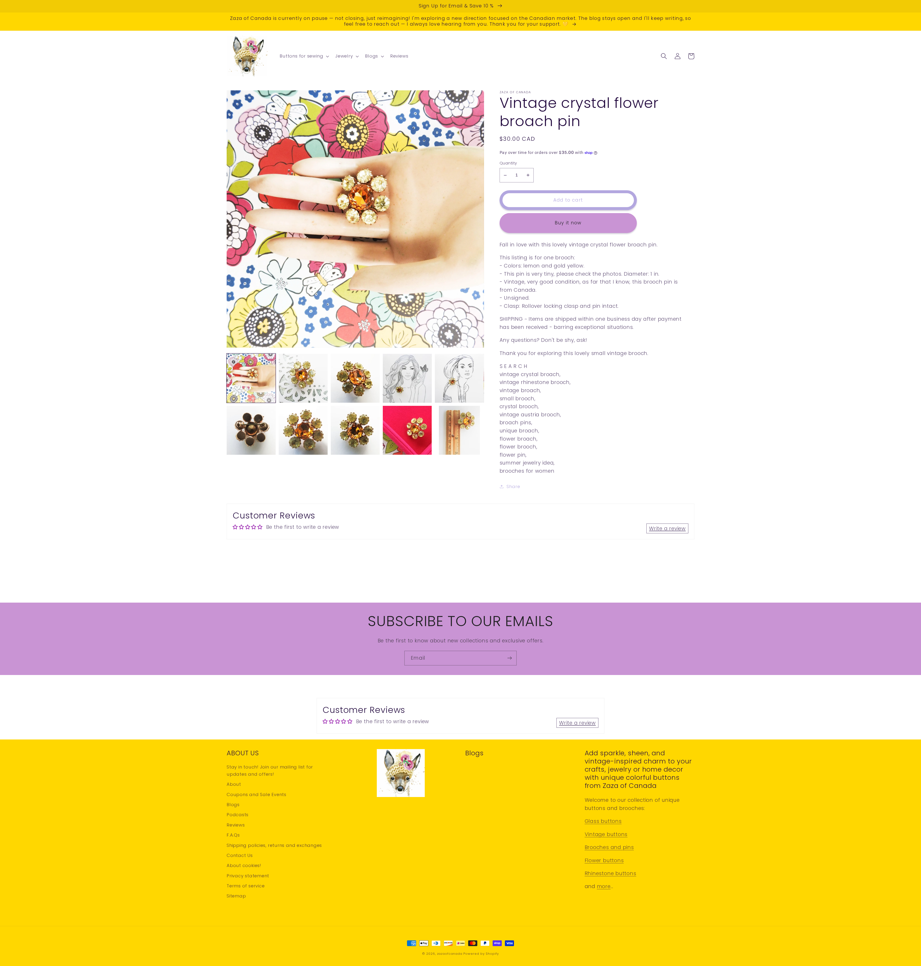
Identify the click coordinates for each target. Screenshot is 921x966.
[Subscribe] (509, 658)
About (234, 784)
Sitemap (236, 896)
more (604, 886)
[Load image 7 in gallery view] (303, 430)
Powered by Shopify (481, 953)
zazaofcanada (449, 953)
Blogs (233, 805)
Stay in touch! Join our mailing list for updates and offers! (270, 770)
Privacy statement (248, 876)
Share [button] (513, 486)
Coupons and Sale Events (256, 794)
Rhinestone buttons (610, 873)
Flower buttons (604, 860)
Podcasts (237, 815)
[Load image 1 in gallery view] (251, 378)
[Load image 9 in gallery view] (407, 430)
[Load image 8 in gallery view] (355, 430)
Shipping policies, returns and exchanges (274, 845)
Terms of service (246, 886)
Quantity (508, 163)
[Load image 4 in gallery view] (407, 378)
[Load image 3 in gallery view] (355, 378)
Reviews (236, 825)
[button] (304, 56)
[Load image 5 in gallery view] (459, 378)
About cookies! (244, 865)
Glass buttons (603, 821)
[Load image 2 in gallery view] (303, 378)
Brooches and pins (609, 847)
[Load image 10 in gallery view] (459, 430)
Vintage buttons (606, 834)
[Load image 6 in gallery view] (251, 430)
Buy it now (568, 223)
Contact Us (240, 855)
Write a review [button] (667, 528)
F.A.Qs (233, 835)
